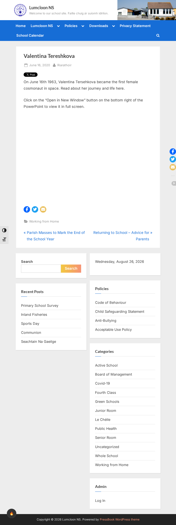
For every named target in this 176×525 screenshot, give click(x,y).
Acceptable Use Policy (113, 329)
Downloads (98, 26)
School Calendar (30, 35)
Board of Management (113, 374)
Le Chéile (102, 419)
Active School (106, 365)
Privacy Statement (135, 26)
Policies (71, 26)
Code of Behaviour (110, 302)
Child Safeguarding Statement (119, 311)
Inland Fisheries (34, 314)
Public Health (106, 428)
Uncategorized (107, 447)
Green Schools (107, 401)
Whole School (106, 456)
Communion (31, 332)
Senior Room (105, 437)
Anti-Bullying (105, 320)
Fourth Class (105, 392)
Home (21, 26)
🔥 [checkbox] (11, 513)
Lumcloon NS (41, 7)
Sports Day (30, 323)
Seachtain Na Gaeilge (38, 341)
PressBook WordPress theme (120, 519)
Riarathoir (64, 65)
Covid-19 (102, 383)
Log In (100, 500)
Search (27, 261)
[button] (27, 209)
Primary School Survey (39, 305)
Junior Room (105, 410)
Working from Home (44, 221)
